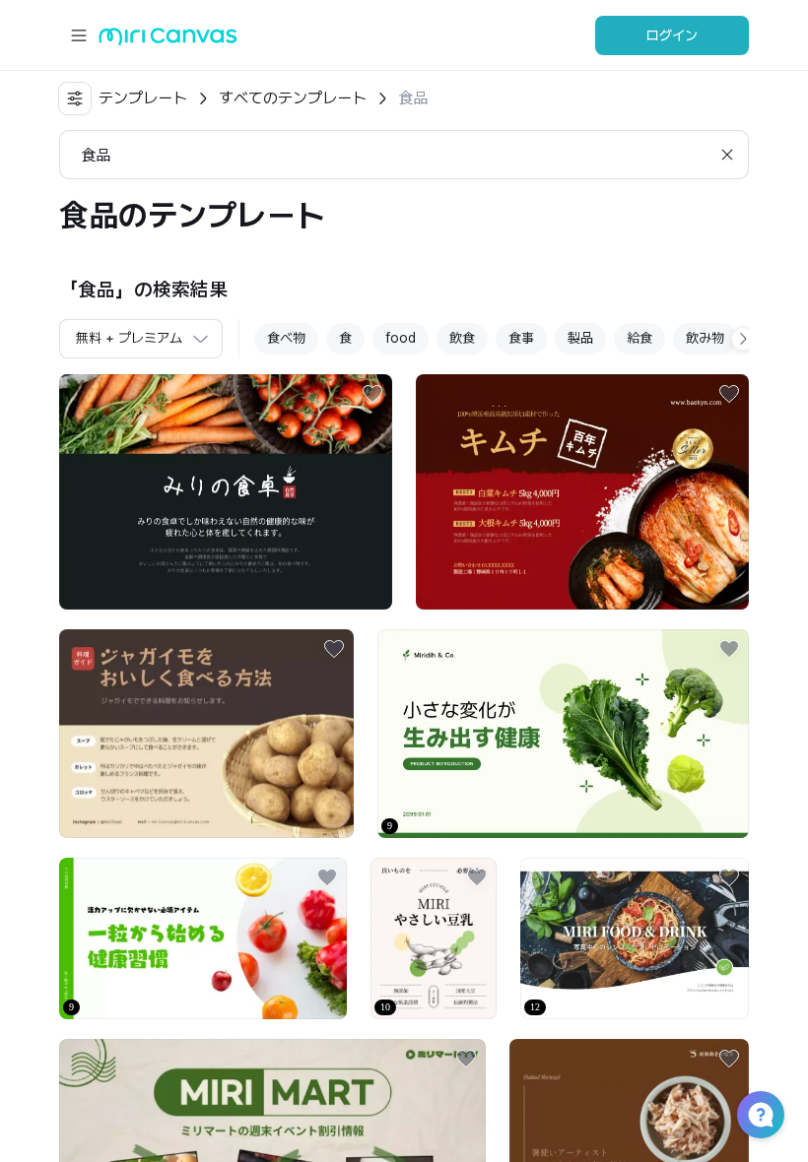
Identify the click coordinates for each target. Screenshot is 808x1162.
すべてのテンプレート (293, 98)
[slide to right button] (743, 339)
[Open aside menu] (79, 35)
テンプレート (143, 98)
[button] (760, 1114)
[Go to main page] (168, 40)
